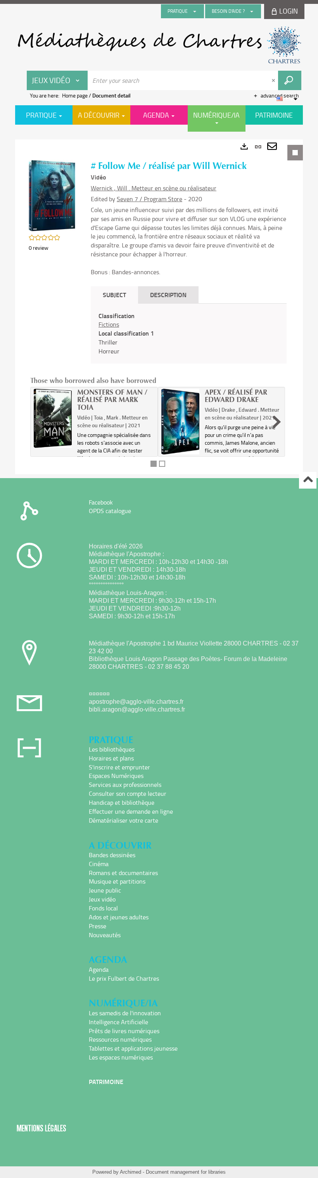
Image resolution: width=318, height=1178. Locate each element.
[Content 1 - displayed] (153, 464)
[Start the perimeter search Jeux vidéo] (289, 80)
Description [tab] (168, 294)
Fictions (109, 324)
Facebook (101, 502)
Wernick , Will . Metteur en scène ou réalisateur (153, 188)
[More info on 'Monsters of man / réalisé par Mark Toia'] (52, 418)
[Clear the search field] (274, 80)
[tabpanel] (159, 306)
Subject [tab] (114, 294)
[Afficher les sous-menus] (195, 11)
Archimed (130, 1172)
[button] (52, 194)
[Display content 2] (162, 464)
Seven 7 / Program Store (149, 199)
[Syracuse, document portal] (159, 45)
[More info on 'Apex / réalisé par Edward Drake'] (180, 422)
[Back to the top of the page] (307, 480)
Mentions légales (41, 1128)
